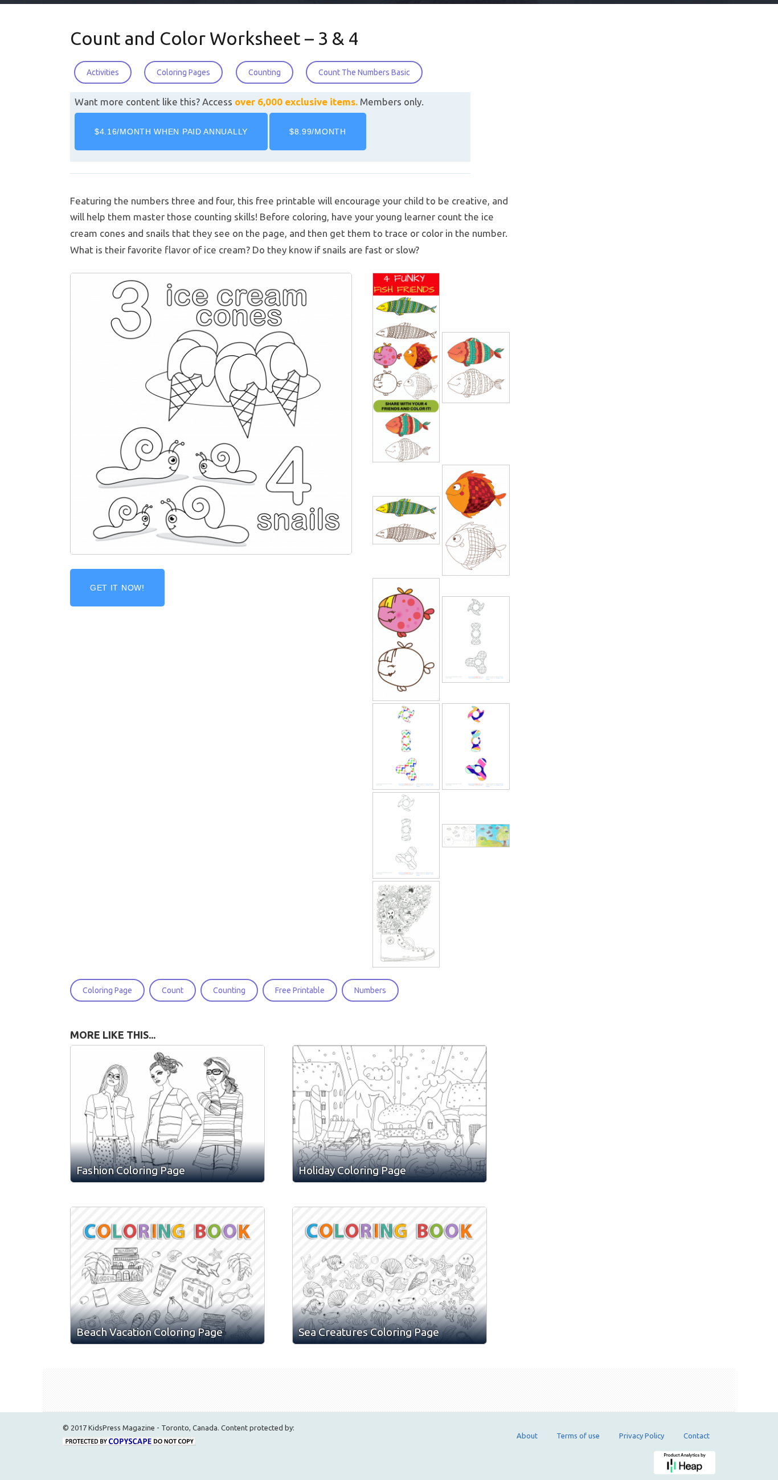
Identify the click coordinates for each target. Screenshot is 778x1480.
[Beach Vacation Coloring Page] (167, 1275)
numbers (370, 990)
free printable (300, 990)
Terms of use (578, 1436)
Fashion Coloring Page (130, 1170)
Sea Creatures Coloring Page (368, 1332)
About (527, 1436)
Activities (103, 72)
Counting (264, 72)
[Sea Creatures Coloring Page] (389, 1275)
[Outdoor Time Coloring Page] (476, 836)
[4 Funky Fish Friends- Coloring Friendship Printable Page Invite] (407, 367)
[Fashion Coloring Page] (167, 1114)
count (172, 990)
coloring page (107, 990)
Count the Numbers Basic (364, 72)
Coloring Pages (183, 72)
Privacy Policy (641, 1436)
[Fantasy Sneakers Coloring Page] (407, 924)
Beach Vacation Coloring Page (149, 1332)
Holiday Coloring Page (352, 1170)
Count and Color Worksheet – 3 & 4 (214, 38)
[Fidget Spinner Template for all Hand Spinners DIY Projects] (476, 640)
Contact (696, 1436)
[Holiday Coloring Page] (389, 1114)
